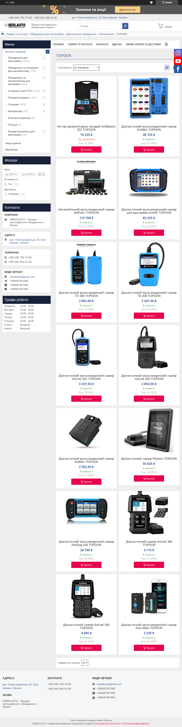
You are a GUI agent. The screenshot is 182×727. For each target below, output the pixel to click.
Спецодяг (13, 104)
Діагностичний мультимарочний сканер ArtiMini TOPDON (148, 128)
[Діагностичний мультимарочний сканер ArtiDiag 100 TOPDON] (86, 513)
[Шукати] (125, 26)
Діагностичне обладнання (81, 34)
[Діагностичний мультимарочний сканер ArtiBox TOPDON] (86, 430)
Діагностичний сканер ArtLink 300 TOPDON (149, 543)
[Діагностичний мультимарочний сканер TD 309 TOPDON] (149, 264)
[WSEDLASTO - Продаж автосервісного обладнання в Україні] (16, 25)
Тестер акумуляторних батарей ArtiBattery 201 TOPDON (86, 128)
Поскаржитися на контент (108, 723)
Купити (88, 149)
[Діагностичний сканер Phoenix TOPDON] (149, 430)
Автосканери (106, 34)
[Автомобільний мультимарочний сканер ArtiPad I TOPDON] (86, 181)
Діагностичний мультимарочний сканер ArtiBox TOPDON (86, 460)
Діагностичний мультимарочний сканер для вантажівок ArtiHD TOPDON (148, 211)
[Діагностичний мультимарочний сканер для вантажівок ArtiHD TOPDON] (149, 181)
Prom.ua (108, 720)
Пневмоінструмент (19, 97)
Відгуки (117, 44)
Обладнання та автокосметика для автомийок (19, 80)
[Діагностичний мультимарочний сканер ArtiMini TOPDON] (149, 98)
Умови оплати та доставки (143, 44)
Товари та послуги (17, 34)
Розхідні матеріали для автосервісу (21, 133)
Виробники (11, 149)
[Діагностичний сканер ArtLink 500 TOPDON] (86, 596)
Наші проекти (13, 143)
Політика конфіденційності (136, 723)
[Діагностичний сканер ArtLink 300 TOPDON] (149, 513)
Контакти (102, 44)
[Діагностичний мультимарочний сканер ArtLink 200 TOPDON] (149, 347)
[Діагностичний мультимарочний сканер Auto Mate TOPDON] (149, 596)
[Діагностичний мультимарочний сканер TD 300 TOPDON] (86, 264)
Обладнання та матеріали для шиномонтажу (23, 69)
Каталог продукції (15, 51)
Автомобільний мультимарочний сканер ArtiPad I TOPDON (86, 211)
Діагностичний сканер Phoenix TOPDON (149, 458)
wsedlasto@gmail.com (22, 276)
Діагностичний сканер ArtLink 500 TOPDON (86, 626)
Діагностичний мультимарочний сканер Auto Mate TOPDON (148, 626)
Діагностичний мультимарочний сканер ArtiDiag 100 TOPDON (86, 543)
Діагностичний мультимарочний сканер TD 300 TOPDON (86, 294)
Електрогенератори (19, 117)
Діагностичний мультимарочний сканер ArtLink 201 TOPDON (86, 377)
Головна (58, 44)
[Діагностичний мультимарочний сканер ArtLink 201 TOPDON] (86, 347)
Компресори (15, 111)
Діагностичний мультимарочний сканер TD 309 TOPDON (148, 294)
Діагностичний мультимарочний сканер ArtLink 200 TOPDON (148, 377)
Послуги (12, 124)
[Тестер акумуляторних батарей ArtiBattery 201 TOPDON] (86, 98)
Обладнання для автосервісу (47, 34)
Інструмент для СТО (20, 90)
